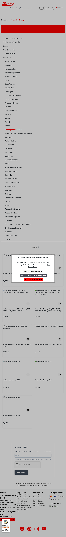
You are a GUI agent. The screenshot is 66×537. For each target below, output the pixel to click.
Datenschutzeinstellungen (33, 271)
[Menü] (9, 520)
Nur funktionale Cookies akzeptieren (33, 275)
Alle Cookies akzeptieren (33, 279)
